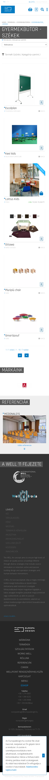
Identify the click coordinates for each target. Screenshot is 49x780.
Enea (6, 202)
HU (4, 2)
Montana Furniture (13, 157)
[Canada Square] (24, 429)
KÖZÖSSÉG (11, 547)
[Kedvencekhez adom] (42, 104)
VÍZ (7, 513)
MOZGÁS (10, 526)
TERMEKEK (11, 22)
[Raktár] (36, 9)
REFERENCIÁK (24, 662)
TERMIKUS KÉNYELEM (16, 530)
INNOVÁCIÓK (12, 551)
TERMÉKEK (24, 644)
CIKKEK (24, 667)
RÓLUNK (24, 658)
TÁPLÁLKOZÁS (12, 517)
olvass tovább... (10, 616)
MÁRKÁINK (24, 639)
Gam (6, 293)
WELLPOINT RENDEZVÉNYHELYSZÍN (24, 671)
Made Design (10, 247)
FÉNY (8, 522)
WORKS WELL (25, 653)
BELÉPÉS (32, 2)
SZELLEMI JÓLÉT (13, 543)
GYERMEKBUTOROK (23, 22)
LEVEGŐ (9, 509)
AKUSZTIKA (11, 534)
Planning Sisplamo (12, 111)
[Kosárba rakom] (41, 193)
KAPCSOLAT (24, 676)
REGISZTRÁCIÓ (41, 2)
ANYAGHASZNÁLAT (15, 538)
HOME (4, 22)
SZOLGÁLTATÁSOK (24, 649)
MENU (24, 680)
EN (8, 2)
